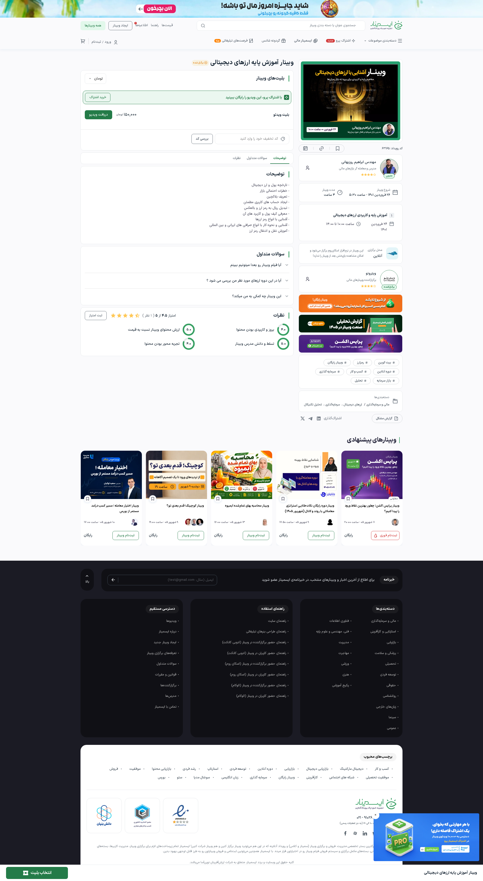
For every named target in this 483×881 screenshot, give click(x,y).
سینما (393, 717)
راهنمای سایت (277, 621)
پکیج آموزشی (341, 685)
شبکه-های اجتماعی (342, 777)
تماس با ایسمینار (166, 706)
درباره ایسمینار (168, 631)
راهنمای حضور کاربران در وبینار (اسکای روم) (258, 674)
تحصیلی (391, 663)
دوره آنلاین (266, 769)
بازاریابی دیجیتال (317, 769)
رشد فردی (190, 769)
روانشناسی (390, 696)
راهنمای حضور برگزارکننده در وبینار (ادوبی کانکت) (254, 642)
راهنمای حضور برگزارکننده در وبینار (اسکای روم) (256, 663)
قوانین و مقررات (166, 674)
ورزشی (345, 663)
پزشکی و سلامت (386, 653)
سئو (180, 777)
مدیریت (344, 642)
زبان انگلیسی (230, 777)
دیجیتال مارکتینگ (352, 769)
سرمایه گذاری (259, 777)
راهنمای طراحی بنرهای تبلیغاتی (266, 631)
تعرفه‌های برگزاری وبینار (162, 653)
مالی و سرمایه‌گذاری (377, 404)
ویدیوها (171, 621)
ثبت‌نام (96, 42)
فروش (114, 769)
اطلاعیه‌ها (141, 25)
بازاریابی (392, 642)
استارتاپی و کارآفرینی (383, 631)
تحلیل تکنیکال (313, 404)
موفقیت (135, 769)
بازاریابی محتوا (162, 769)
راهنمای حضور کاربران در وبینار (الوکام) (261, 696)
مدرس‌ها (171, 696)
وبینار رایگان (287, 777)
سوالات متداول (166, 663)
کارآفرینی (312, 777)
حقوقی (391, 685)
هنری (346, 674)
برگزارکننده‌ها (168, 685)
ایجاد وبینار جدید (165, 642)
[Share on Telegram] (311, 418)
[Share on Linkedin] (319, 418)
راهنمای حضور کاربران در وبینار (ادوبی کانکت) (257, 653)
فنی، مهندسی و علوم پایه (333, 631)
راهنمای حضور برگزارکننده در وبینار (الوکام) (259, 685)
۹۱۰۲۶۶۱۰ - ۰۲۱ (367, 817)
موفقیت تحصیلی (378, 777)
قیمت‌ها (167, 25)
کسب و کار (382, 769)
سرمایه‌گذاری (333, 404)
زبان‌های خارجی (386, 706)
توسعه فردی (388, 674)
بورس (162, 777)
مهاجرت (344, 653)
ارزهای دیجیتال (352, 404)
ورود (108, 42)
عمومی (392, 728)
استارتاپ (213, 769)
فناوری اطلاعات (340, 621)
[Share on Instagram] (303, 418)
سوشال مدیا (202, 777)
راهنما (155, 25)
